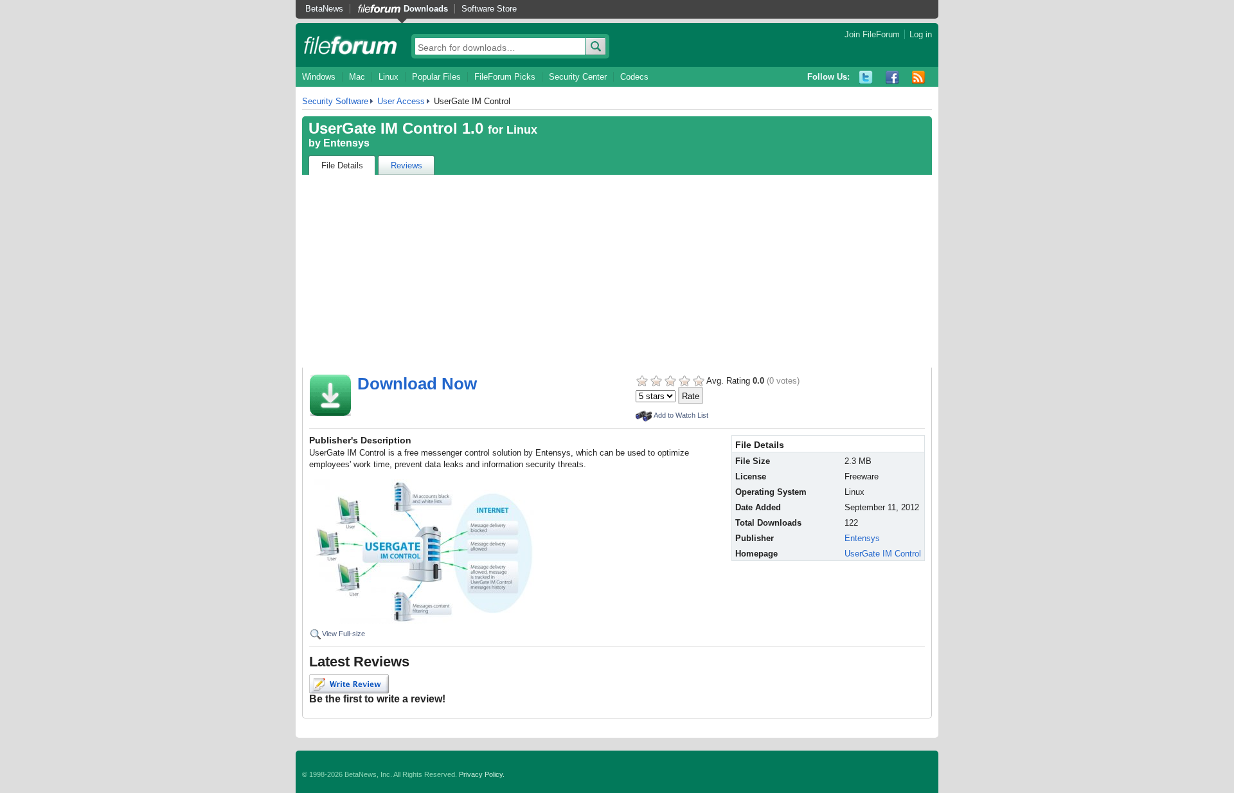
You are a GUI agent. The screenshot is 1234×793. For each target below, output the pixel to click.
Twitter (866, 77)
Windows (318, 77)
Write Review (349, 683)
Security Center (578, 77)
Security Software (335, 101)
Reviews (406, 165)
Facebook (892, 77)
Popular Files (436, 77)
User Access (401, 101)
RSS (919, 77)
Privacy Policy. (482, 774)
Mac (357, 77)
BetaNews (324, 8)
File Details (342, 165)
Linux (388, 77)
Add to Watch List (681, 415)
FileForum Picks (504, 77)
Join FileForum (872, 34)
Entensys (346, 143)
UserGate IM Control (883, 553)
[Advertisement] (617, 271)
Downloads (426, 8)
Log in (920, 34)
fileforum (350, 45)
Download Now (417, 383)
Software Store (489, 8)
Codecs (634, 77)
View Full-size (343, 633)
